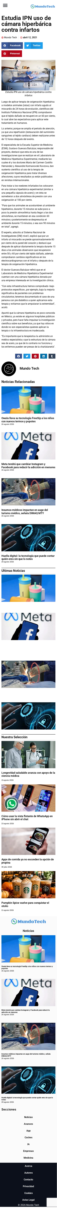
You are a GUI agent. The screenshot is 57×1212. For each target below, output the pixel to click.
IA (28, 1144)
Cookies (28, 1193)
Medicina (28, 1157)
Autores (28, 1172)
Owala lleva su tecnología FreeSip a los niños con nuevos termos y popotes (27, 420)
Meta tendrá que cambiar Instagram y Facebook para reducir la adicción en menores (28, 465)
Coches (28, 1137)
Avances (28, 1124)
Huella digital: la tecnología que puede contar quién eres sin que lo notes (28, 557)
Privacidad (28, 1186)
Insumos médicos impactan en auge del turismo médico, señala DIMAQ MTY (24, 511)
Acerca (28, 1166)
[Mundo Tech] (42, 7)
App (28, 1130)
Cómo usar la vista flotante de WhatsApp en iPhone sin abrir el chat (27, 818)
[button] (5, 5)
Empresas (28, 1151)
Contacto (28, 1179)
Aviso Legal (28, 1199)
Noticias (28, 1117)
